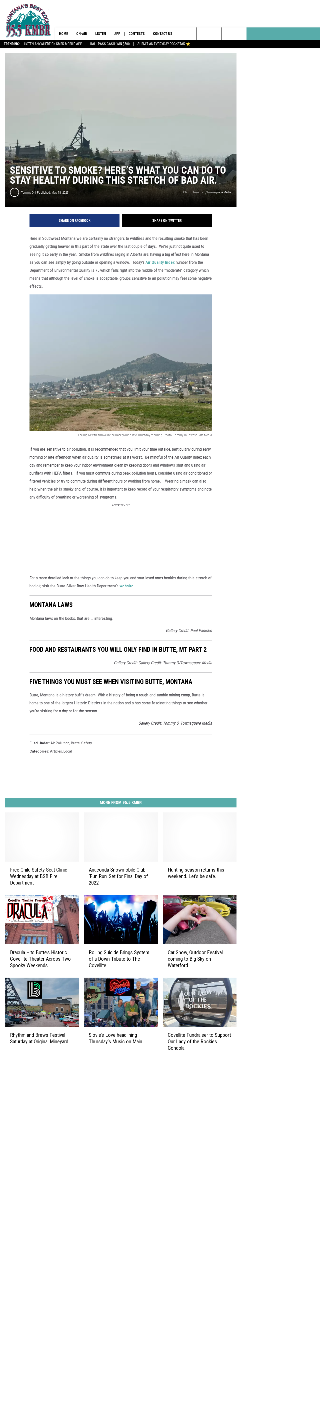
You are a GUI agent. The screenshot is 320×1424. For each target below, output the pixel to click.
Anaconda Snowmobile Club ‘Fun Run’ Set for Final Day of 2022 (118, 876)
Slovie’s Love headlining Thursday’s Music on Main (115, 1038)
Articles (56, 751)
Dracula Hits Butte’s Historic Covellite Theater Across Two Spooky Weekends (40, 958)
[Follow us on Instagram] (228, 33)
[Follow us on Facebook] (215, 33)
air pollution (60, 743)
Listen (100, 34)
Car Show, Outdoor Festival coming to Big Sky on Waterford (195, 958)
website (127, 585)
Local (68, 751)
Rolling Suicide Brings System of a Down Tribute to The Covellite (119, 958)
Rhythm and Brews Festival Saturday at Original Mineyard (39, 1038)
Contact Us (162, 34)
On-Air (81, 34)
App (117, 34)
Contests (136, 34)
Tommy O (27, 192)
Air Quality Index (160, 262)
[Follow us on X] (240, 33)
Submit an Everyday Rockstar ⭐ (164, 44)
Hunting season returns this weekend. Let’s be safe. (196, 873)
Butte (75, 743)
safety (86, 743)
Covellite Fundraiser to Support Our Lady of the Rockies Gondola (199, 1041)
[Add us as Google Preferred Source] (203, 33)
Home (63, 34)
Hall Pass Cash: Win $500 (110, 44)
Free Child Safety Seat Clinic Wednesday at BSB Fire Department (38, 876)
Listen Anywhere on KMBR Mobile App (53, 44)
